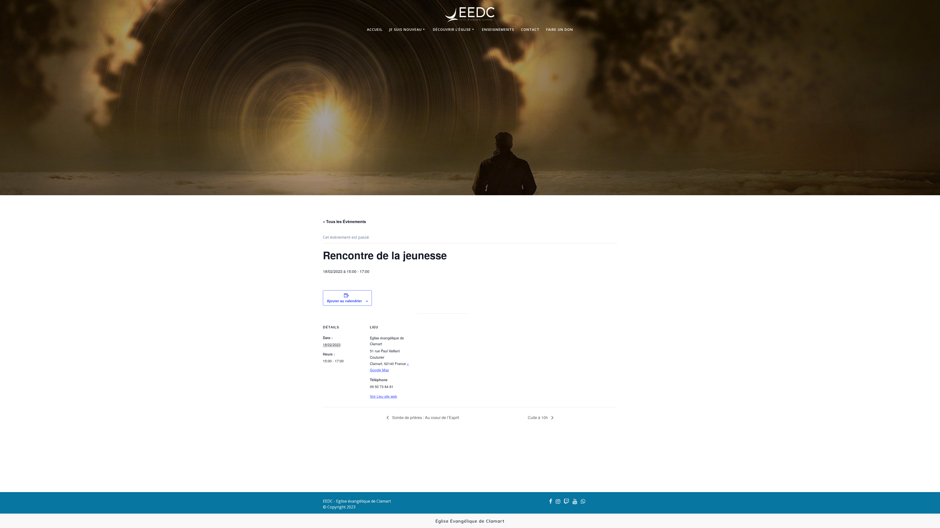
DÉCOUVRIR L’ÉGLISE (452, 29)
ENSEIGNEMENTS (498, 29)
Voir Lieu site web (383, 396)
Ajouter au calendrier (344, 300)
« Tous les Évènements (344, 221)
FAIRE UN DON (559, 29)
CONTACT (530, 29)
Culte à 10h (538, 417)
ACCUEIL (374, 29)
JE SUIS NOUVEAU (405, 29)
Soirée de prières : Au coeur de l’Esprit (425, 417)
